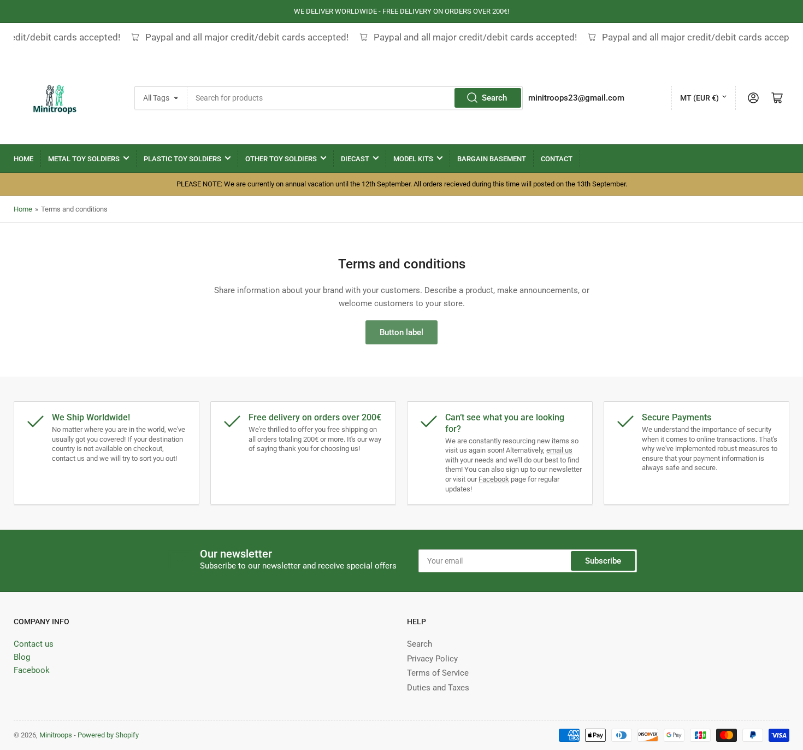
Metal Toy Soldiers (84, 159)
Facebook (494, 479)
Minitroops (55, 735)
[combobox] (355, 97)
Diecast (355, 159)
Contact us (34, 644)
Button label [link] (401, 332)
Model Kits (413, 159)
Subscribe (603, 561)
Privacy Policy (432, 659)
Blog (22, 657)
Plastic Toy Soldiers (182, 159)
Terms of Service (438, 673)
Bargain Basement (491, 159)
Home (23, 159)
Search (494, 98)
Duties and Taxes (438, 688)
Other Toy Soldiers (281, 159)
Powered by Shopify (108, 735)
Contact (556, 159)
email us (559, 450)
